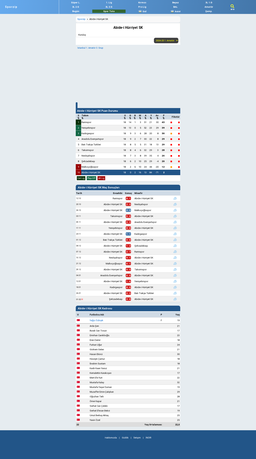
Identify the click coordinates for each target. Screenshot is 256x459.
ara (232, 9)
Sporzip (11, 7)
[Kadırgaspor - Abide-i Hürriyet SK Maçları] (175, 287)
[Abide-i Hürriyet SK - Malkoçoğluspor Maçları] (175, 210)
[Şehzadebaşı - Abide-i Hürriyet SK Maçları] (175, 299)
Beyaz (175, 2)
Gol (144, 11)
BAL (175, 7)
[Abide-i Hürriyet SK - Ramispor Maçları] (175, 251)
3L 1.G (208, 2)
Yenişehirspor (88, 128)
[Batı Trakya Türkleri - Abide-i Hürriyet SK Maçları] (175, 239)
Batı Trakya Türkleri (91, 144)
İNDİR (148, 437)
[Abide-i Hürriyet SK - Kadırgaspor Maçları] (175, 233)
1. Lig (109, 2)
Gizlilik (125, 437)
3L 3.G (109, 7)
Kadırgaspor (88, 133)
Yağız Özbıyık (96, 320)
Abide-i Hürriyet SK (91, 172)
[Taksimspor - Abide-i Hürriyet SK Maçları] (175, 216)
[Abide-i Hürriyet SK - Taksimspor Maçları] (175, 269)
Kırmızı (142, 2)
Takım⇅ (85, 116)
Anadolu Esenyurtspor (93, 139)
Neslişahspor (88, 155)
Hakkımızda (111, 437)
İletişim (137, 437)
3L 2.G (75, 7)
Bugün (75, 11)
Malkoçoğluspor (90, 167)
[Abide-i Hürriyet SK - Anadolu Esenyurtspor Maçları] (175, 222)
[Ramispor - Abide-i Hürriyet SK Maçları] (175, 198)
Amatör (209, 7)
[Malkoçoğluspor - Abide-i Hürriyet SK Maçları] (175, 263)
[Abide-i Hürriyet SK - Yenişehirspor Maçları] (175, 281)
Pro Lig (142, 7)
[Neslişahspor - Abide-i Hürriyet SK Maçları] (175, 257)
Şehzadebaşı (88, 161)
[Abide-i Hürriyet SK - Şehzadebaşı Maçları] (175, 245)
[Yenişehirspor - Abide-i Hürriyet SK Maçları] (175, 228)
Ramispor (86, 122)
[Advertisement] (128, 75)
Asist (177, 11)
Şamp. (208, 11)
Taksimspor (88, 150)
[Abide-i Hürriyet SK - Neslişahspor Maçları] (175, 204)
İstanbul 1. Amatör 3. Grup (90, 48)
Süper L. (75, 2)
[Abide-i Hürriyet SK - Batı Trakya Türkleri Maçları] (175, 293)
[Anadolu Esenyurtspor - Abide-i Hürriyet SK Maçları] (175, 275)
